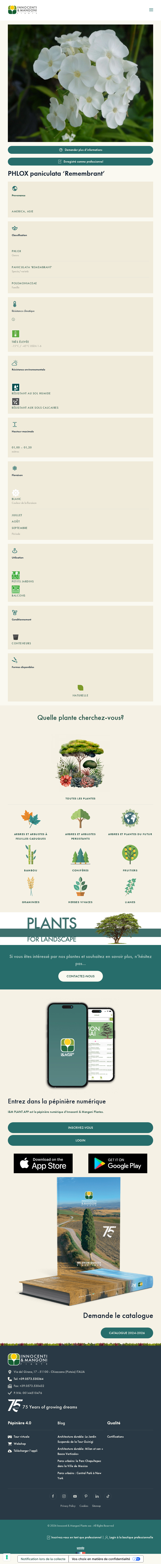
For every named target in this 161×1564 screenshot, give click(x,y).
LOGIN (80, 1140)
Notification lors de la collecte (43, 1559)
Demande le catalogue (118, 1315)
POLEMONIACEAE (24, 283)
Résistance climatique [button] (23, 311)
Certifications (115, 1437)
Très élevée (20, 342)
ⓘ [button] (13, 319)
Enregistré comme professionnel (83, 161)
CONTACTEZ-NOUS (81, 976)
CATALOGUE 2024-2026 (127, 1333)
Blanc (16, 499)
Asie (30, 211)
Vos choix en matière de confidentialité (101, 1559)
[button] (151, 10)
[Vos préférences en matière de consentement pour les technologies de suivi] (7, 1557)
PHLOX (16, 251)
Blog (61, 1423)
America (18, 211)
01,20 (28, 447)
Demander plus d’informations (83, 150)
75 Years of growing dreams (50, 1407)
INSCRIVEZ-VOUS (80, 1127)
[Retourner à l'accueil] (22, 10)
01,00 (16, 447)
